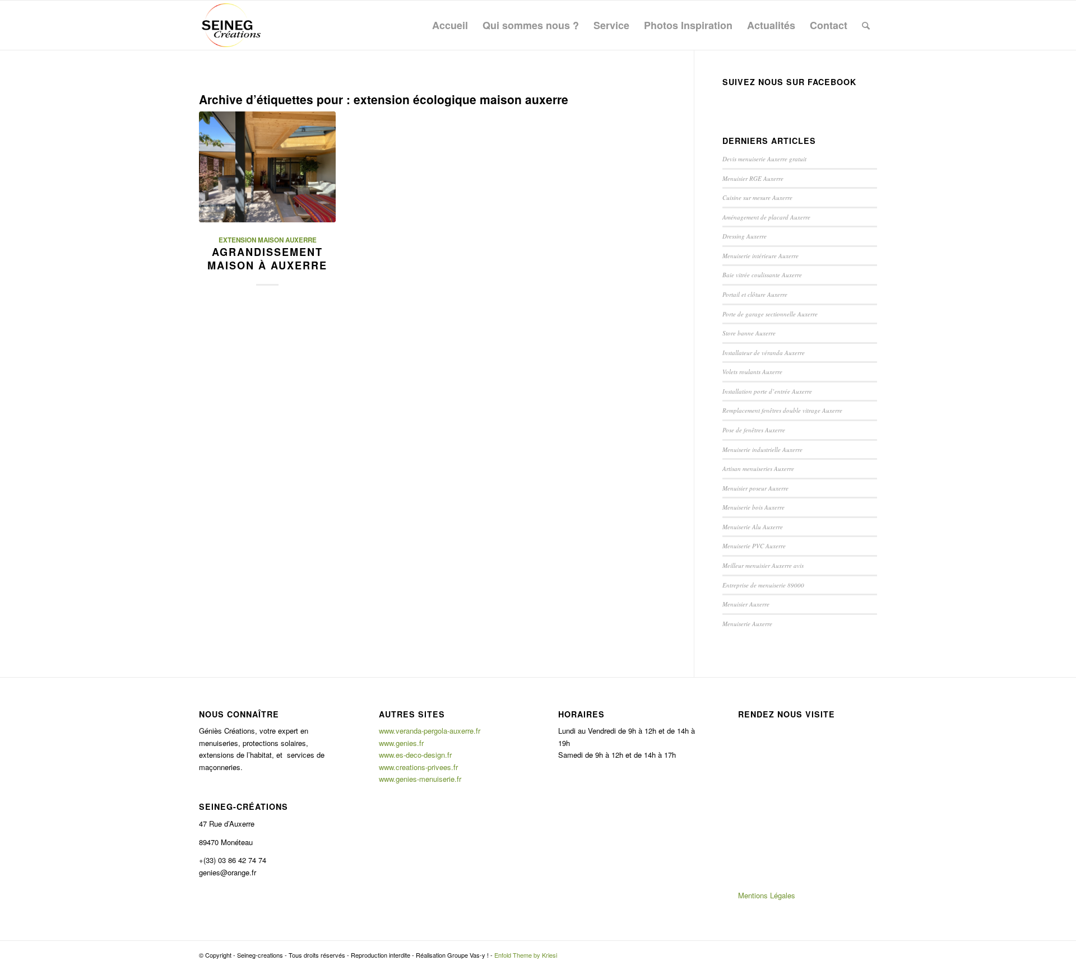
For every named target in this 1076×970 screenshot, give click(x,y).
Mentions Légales (766, 895)
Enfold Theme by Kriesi (525, 954)
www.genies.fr (401, 743)
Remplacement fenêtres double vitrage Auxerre (782, 410)
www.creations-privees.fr (418, 767)
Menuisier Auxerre (745, 604)
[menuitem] (450, 25)
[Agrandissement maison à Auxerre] (267, 166)
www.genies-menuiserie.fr (420, 778)
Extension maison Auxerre (268, 240)
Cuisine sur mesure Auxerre (757, 197)
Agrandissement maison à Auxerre (267, 259)
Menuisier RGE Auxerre (752, 178)
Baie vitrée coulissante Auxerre (762, 275)
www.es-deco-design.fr (415, 754)
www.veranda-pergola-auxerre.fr (429, 730)
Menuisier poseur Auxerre (755, 488)
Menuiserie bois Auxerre (753, 507)
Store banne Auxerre (749, 333)
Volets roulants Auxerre (752, 371)
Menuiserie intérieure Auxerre (760, 255)
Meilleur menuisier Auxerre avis (763, 565)
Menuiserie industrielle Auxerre (762, 449)
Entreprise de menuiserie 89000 (763, 585)
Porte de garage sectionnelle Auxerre (770, 314)
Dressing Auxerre (744, 236)
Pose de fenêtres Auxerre (753, 430)
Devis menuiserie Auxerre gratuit (764, 159)
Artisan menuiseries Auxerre (758, 468)
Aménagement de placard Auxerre (766, 217)
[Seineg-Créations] (231, 25)
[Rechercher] (866, 25)
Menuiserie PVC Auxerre (754, 546)
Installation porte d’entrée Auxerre (767, 391)
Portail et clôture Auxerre (754, 294)
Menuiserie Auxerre (747, 623)
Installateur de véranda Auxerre (763, 352)
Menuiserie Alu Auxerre (752, 527)
